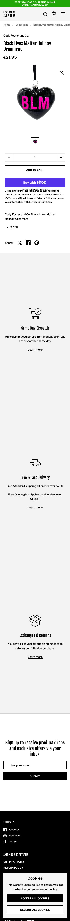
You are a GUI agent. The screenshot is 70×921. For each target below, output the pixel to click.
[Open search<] (45, 14)
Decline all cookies (35, 909)
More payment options (35, 190)
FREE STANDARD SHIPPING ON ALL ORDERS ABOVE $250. (35, 3)
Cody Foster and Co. (16, 35)
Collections (22, 24)
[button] (61, 157)
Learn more (35, 349)
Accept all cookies (35, 898)
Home (7, 24)
